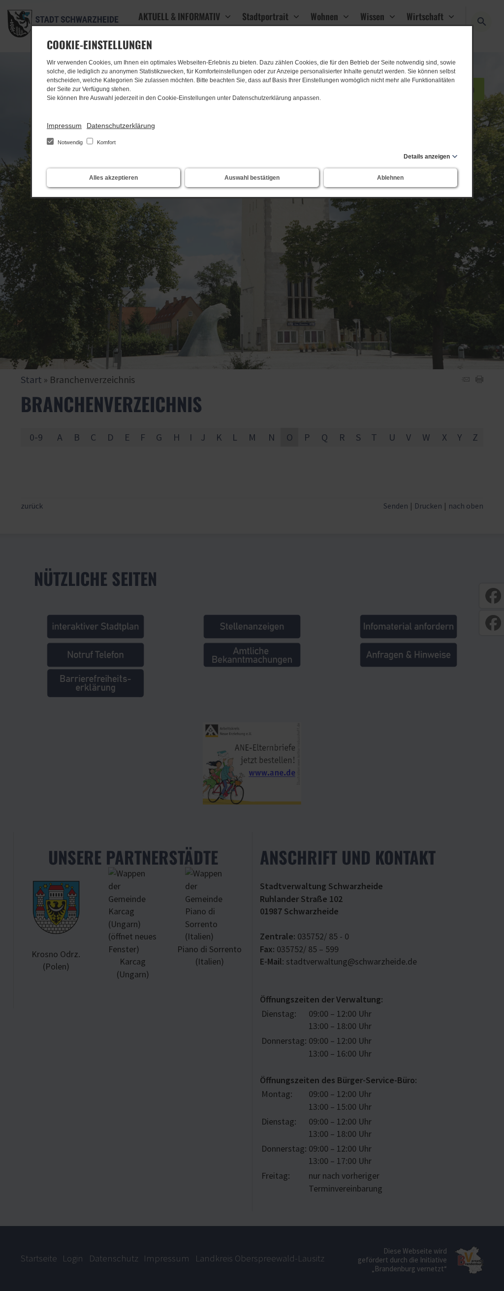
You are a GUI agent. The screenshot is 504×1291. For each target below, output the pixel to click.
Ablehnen (390, 177)
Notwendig (70, 142)
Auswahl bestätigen (252, 177)
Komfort (105, 142)
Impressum (64, 125)
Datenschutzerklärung (121, 125)
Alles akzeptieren (113, 177)
